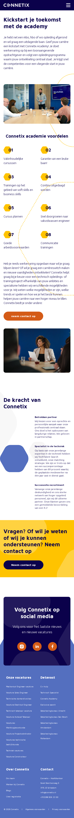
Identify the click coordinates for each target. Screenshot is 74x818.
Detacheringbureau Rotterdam (49, 736)
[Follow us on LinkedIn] (37, 646)
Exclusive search (48, 704)
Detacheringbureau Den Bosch (53, 717)
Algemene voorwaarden (35, 809)
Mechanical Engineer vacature (19, 686)
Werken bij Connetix (15, 784)
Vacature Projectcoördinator (18, 733)
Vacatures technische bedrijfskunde (15, 742)
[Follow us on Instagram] (21, 646)
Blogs (8, 790)
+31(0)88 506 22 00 (49, 797)
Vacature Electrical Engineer (19, 704)
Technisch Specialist (49, 692)
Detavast (47, 677)
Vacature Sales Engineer (17, 692)
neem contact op (23, 316)
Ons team (10, 778)
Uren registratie (13, 796)
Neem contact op (23, 564)
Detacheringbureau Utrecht (52, 711)
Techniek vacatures (14, 750)
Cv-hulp (44, 686)
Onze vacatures (18, 677)
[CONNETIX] (16, 5)
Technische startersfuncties (18, 698)
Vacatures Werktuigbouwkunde (15, 725)
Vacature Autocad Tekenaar (18, 717)
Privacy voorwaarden (61, 809)
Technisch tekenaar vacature (19, 711)
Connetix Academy (48, 698)
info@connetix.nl (48, 792)
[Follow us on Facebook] (52, 646)
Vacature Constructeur (16, 756)
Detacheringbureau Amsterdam (49, 725)
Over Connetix (17, 769)
